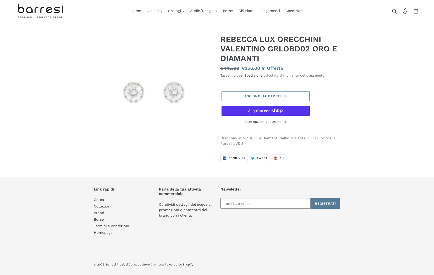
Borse (99, 219)
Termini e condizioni (111, 226)
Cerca (99, 200)
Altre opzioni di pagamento (266, 121)
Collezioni (102, 206)
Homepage (103, 232)
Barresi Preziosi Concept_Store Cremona (135, 264)
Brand (99, 213)
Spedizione (253, 75)
